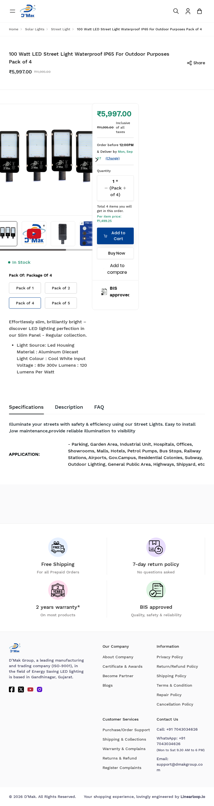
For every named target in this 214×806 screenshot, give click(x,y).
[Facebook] (11, 689)
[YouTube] (30, 689)
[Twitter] (21, 689)
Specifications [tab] (26, 407)
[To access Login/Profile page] (188, 11)
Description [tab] (69, 407)
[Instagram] (39, 689)
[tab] (99, 407)
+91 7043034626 (182, 729)
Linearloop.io (193, 796)
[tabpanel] (107, 446)
